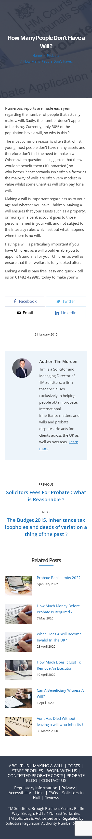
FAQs (53, 792)
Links (39, 792)
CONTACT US (53, 780)
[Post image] (18, 585)
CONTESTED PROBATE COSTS (35, 775)
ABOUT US (19, 766)
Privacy (68, 788)
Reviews (51, 797)
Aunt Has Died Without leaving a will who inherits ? (60, 721)
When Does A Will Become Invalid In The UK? (59, 636)
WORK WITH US (62, 770)
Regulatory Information (35, 788)
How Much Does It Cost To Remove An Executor (59, 665)
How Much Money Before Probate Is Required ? (58, 608)
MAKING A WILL (48, 766)
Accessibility (20, 792)
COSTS (73, 766)
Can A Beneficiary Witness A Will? (60, 693)
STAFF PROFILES (27, 770)
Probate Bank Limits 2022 (59, 577)
